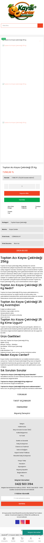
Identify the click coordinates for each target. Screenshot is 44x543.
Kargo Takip (22, 461)
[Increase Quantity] (38, 186)
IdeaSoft (5, 535)
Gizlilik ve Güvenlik (22, 441)
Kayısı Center (13, 229)
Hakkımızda (22, 427)
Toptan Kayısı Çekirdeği (19, 222)
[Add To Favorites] (41, 39)
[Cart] (40, 31)
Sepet (22, 541)
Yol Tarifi (22, 436)
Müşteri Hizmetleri (34, 532)
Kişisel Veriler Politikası (22, 453)
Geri (39, 541)
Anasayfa (4, 541)
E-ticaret (12, 535)
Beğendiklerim (22, 473)
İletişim (22, 424)
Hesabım (31, 541)
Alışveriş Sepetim (22, 470)
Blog (22, 476)
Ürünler (13, 541)
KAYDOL (22, 504)
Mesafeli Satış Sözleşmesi (22, 456)
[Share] (41, 43)
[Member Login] (3, 31)
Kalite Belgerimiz (22, 433)
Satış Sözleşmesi (22, 444)
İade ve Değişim (22, 450)
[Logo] (22, 11)
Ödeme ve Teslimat (22, 447)
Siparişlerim (22, 467)
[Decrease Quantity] (6, 186)
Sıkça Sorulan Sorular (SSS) (22, 430)
